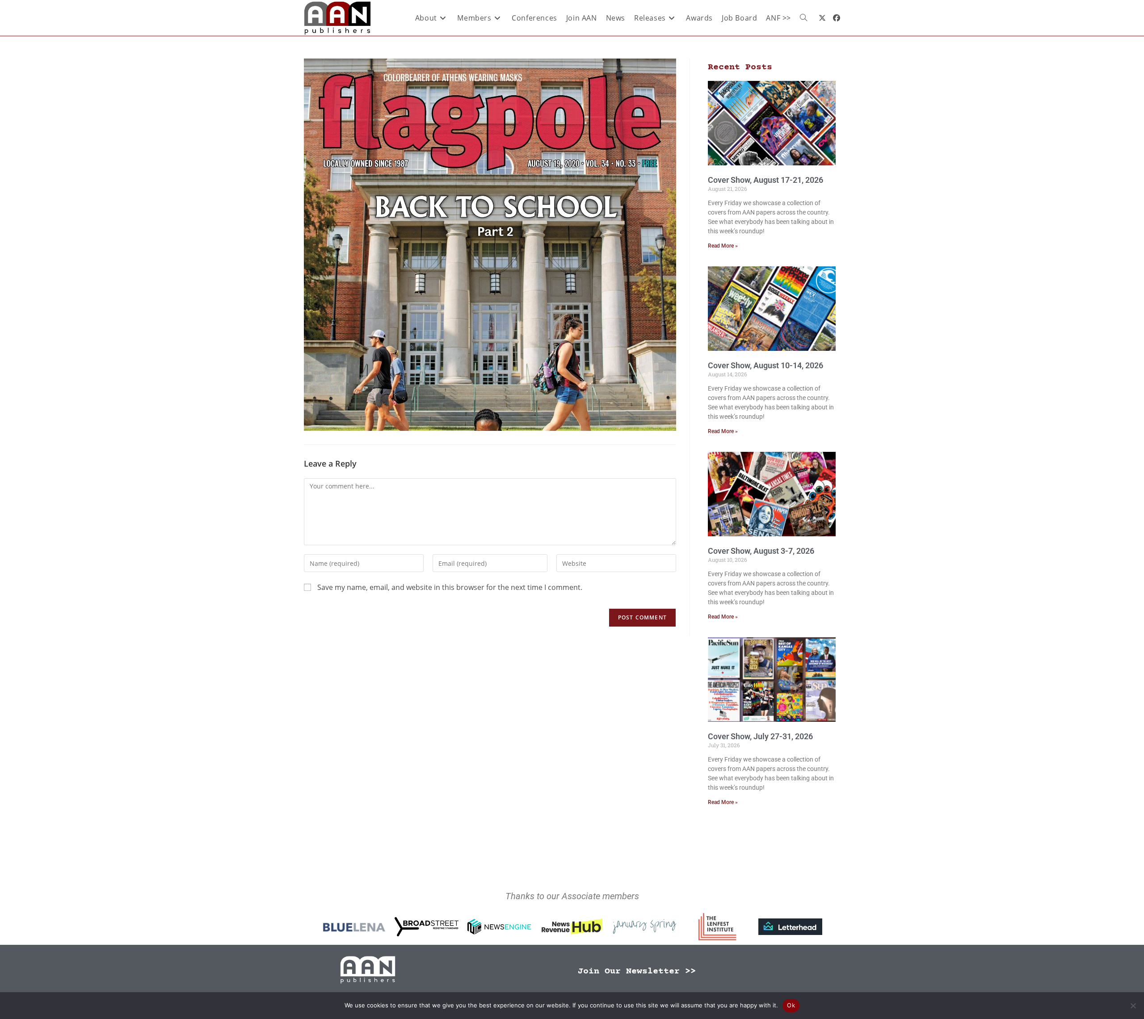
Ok (791, 1005)
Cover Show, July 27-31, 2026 (760, 736)
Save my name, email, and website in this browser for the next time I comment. (449, 587)
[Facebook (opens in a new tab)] (836, 17)
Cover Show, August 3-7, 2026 (761, 551)
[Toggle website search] (803, 18)
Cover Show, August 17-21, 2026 (765, 180)
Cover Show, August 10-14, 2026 (765, 365)
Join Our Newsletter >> (637, 971)
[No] (1132, 1005)
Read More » (723, 246)
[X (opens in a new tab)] (822, 17)
